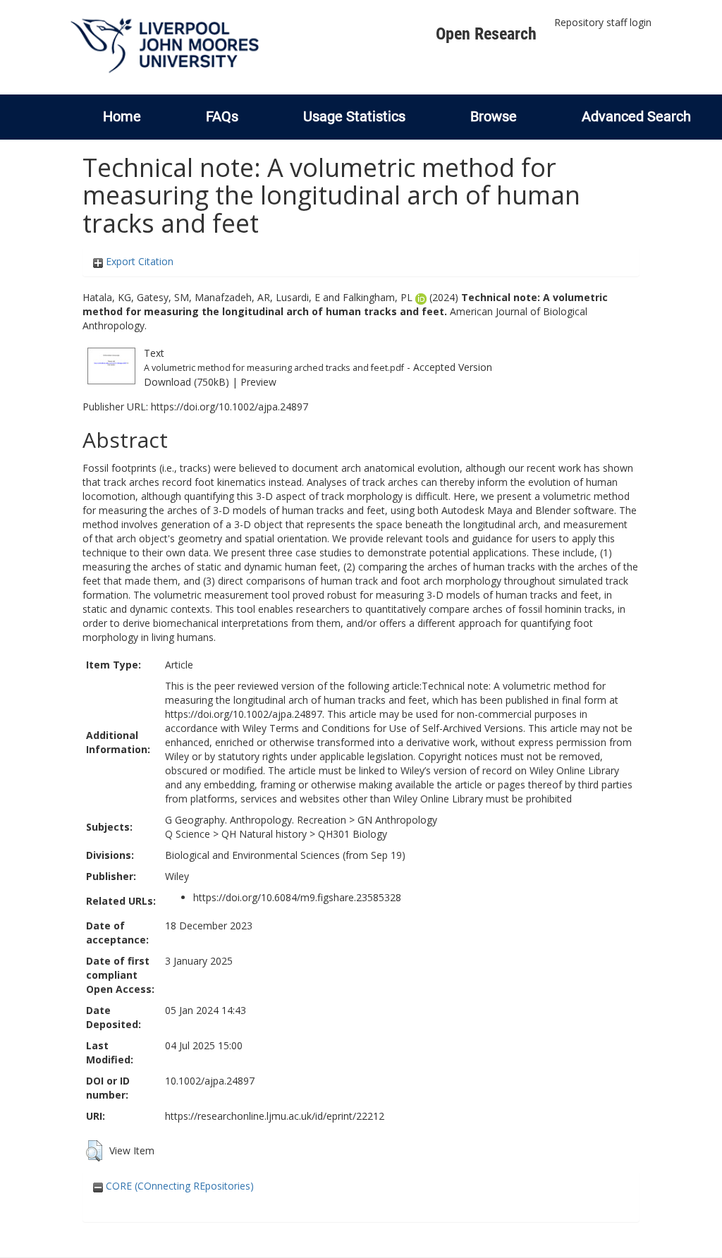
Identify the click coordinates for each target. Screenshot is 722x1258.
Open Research (486, 34)
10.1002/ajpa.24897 (210, 1080)
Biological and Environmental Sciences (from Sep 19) (285, 855)
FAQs (222, 116)
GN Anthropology (397, 819)
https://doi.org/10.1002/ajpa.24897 (229, 406)
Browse (493, 116)
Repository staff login (602, 22)
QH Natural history (264, 834)
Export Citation (138, 261)
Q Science (187, 834)
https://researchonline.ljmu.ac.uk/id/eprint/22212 (274, 1116)
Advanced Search (636, 116)
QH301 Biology (352, 834)
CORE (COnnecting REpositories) (178, 1185)
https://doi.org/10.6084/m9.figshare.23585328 (297, 897)
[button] (94, 1150)
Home (122, 116)
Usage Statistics (354, 116)
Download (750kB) (186, 382)
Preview (258, 382)
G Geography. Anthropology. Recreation (255, 819)
